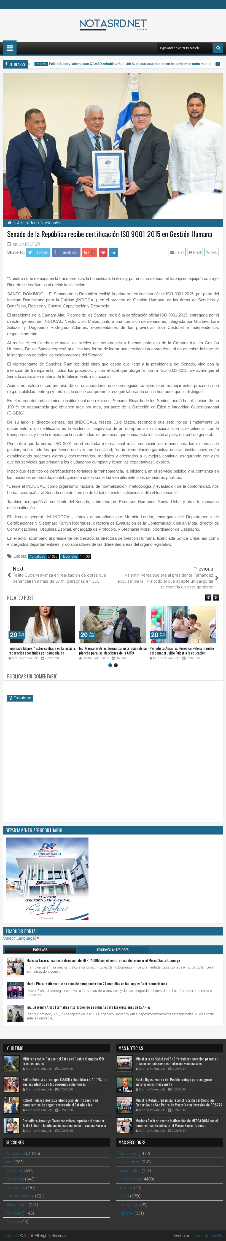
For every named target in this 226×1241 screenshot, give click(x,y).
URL (213, 252)
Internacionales (20, 1196)
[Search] (218, 48)
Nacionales (69, 556)
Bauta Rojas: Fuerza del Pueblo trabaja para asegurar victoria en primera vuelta (174, 1081)
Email (179, 252)
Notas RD (11, 1235)
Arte (9, 1162)
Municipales (17, 1204)
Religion (13, 1221)
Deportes (14, 1170)
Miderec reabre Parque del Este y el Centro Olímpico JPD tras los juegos (63, 1061)
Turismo (126, 1213)
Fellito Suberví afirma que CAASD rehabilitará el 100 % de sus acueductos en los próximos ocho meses (122, 64)
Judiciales (128, 1153)
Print (196, 252)
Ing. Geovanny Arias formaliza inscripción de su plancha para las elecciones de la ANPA (113, 650)
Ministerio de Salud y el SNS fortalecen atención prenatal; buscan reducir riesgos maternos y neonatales (177, 1061)
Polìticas (13, 1213)
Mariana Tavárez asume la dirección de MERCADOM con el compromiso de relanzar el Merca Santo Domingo (103, 960)
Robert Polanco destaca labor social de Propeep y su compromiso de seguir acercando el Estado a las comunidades (60, 1104)
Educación (15, 1187)
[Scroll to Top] (217, 1232)
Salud (124, 1196)
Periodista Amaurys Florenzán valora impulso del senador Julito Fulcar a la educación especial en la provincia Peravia (182, 652)
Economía (15, 1179)
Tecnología (129, 1204)
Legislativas (129, 1162)
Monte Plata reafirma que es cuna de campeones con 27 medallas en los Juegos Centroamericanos (96, 983)
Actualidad (37, 556)
